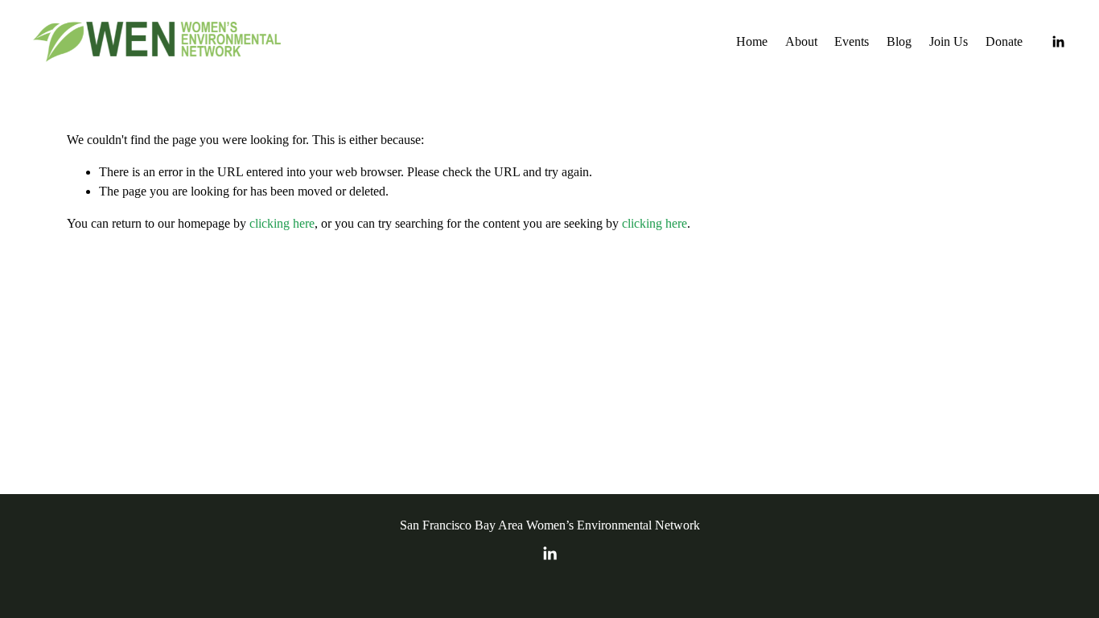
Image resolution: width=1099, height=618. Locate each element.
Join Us (948, 41)
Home (752, 41)
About (801, 41)
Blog (899, 41)
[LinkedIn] (1058, 42)
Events (851, 41)
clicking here (282, 223)
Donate (1004, 41)
